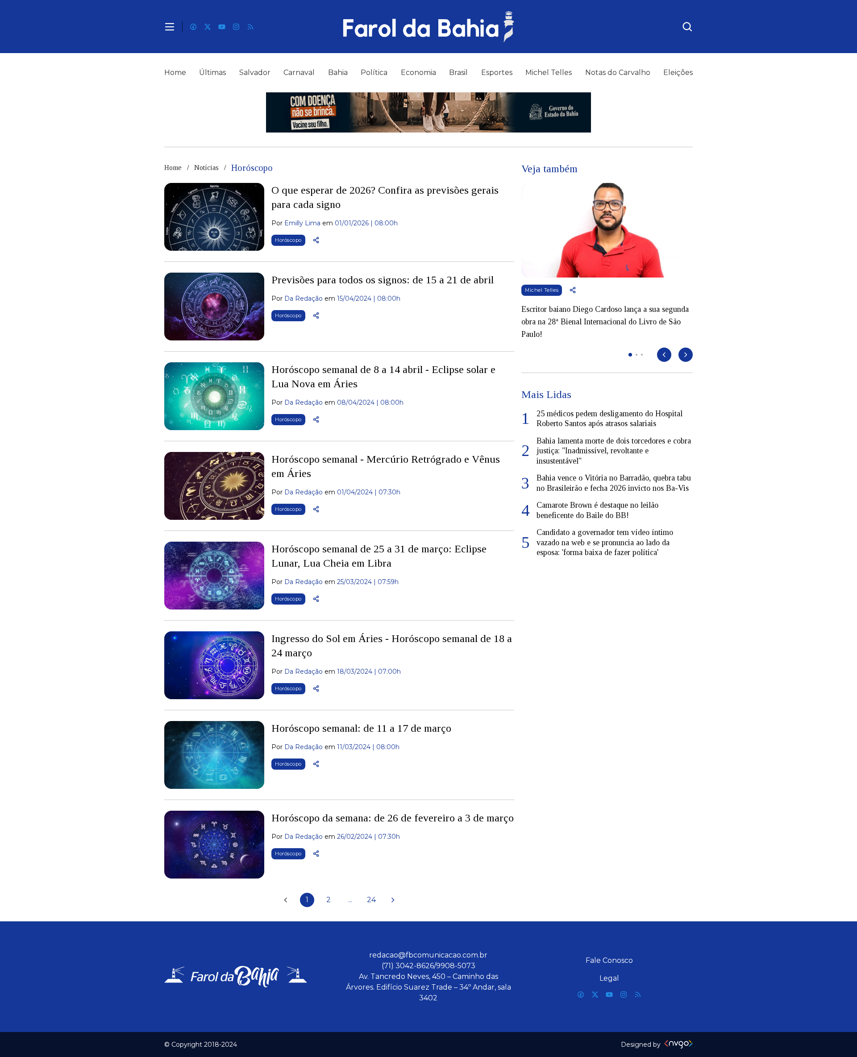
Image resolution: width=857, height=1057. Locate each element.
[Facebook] (193, 26)
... (350, 899)
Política (374, 72)
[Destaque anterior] (664, 355)
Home (175, 72)
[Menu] (169, 26)
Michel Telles (548, 72)
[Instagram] (236, 26)
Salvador (254, 72)
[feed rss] (250, 26)
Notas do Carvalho (617, 72)
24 (371, 899)
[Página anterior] (286, 900)
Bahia (338, 72)
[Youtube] (221, 26)
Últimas (212, 72)
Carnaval (299, 72)
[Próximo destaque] (685, 355)
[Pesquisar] (687, 26)
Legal (609, 978)
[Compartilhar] (316, 240)
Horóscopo (288, 240)
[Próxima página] (393, 900)
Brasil (458, 72)
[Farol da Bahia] (428, 26)
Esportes (496, 72)
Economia (418, 72)
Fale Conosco (609, 960)
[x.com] (207, 26)
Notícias (206, 167)
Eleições (678, 72)
